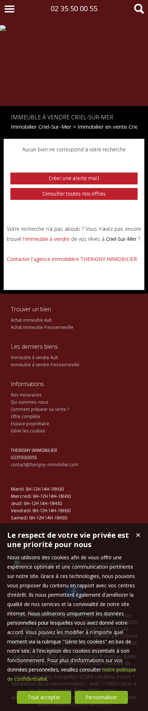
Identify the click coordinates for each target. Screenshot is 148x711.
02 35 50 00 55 (74, 8)
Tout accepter (44, 697)
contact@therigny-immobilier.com (44, 464)
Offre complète (25, 416)
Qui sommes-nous (29, 402)
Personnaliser (101, 697)
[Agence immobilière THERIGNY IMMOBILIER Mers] (39, 91)
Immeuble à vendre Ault (34, 357)
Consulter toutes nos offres (74, 194)
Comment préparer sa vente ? (40, 409)
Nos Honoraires (26, 395)
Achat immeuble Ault (31, 320)
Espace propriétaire (30, 423)
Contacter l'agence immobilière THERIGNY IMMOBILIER (72, 259)
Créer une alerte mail (74, 178)
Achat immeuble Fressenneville (42, 327)
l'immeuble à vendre (46, 238)
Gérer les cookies (28, 431)
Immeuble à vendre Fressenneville (45, 364)
